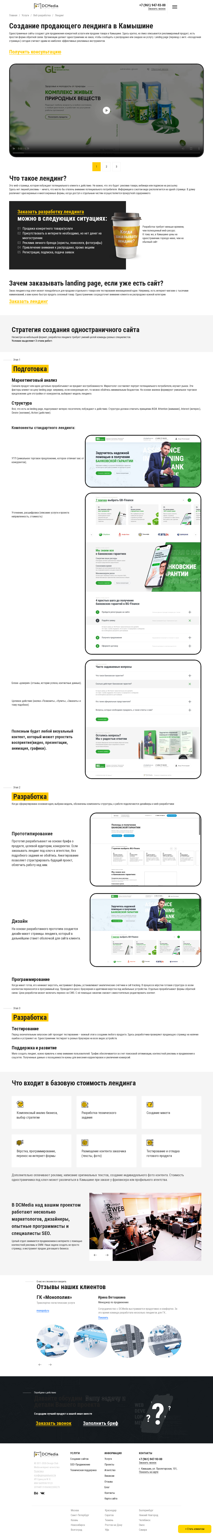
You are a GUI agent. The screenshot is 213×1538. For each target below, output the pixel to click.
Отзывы (109, 1481)
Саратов (109, 1515)
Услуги (108, 1458)
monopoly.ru (43, 1310)
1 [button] (96, 166)
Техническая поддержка (83, 1470)
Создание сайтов (79, 1458)
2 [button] (106, 166)
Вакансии (109, 1475)
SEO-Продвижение (80, 1464)
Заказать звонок (157, 8)
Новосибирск (78, 1525)
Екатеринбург (146, 1510)
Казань (74, 1520)
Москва (75, 1510)
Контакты (110, 1492)
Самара (143, 1529)
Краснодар (110, 1510)
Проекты (109, 1464)
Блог (107, 1487)
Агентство (110, 1470)
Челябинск (144, 1520)
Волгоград (76, 1529)
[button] (40, 1364)
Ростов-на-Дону (113, 1525)
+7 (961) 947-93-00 (152, 5)
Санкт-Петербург (80, 1515)
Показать (103, 1317)
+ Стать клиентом (194, 1529)
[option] (106, 110)
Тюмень (109, 1520)
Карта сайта (111, 1498)
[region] (146, 849)
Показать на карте (148, 1472)
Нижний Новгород (148, 1515)
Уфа (107, 1529)
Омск (142, 1525)
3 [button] (116, 166)
